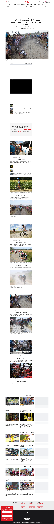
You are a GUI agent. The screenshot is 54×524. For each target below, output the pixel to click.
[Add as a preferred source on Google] (27, 519)
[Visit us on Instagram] (45, 1)
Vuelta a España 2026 (24, 6)
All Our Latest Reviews (40, 503)
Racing (15, 4)
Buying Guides (23, 4)
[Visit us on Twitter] (46, 1)
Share (12, 63)
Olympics (22, 507)
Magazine (35, 4)
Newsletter (31, 63)
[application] (21, 86)
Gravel (31, 4)
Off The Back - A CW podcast (33, 6)
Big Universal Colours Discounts (15, 6)
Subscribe (47, 2)
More (43, 4)
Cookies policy (38, 514)
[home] (9, 4)
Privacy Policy (9, 518)
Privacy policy (34, 514)
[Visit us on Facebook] (47, 1)
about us (14, 514)
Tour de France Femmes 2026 (42, 6)
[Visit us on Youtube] (48, 1)
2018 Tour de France (18, 65)
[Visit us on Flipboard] (49, 1)
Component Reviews (40, 506)
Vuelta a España (23, 506)
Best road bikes (31, 503)
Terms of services (20, 131)
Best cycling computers (32, 507)
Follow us (27, 63)
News (11, 4)
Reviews (18, 4)
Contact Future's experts (20, 514)
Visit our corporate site (36, 521)
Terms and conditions (28, 514)
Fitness (28, 4)
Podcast (39, 4)
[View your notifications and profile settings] (8, 2)
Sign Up (7, 515)
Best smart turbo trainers (32, 506)
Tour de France (28, 18)
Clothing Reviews (39, 507)
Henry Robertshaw (23, 28)
